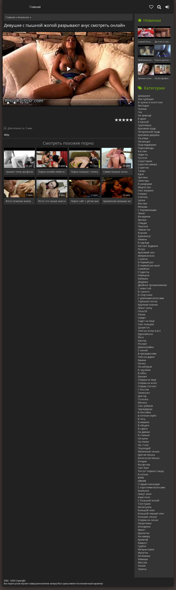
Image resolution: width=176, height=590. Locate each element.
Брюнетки (143, 533)
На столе (143, 445)
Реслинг (142, 343)
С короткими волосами (151, 487)
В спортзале (145, 294)
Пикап (141, 213)
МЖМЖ (142, 480)
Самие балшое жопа (115, 171)
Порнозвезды (146, 148)
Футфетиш (144, 464)
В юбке (142, 373)
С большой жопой (148, 500)
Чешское (143, 226)
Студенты (143, 272)
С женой (143, 350)
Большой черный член (151, 513)
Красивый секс (146, 252)
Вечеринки (144, 216)
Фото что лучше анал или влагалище (52, 201)
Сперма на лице (147, 379)
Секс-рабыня (145, 405)
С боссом (143, 389)
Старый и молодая (149, 484)
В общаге (143, 425)
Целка (141, 200)
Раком (141, 314)
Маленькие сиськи (148, 451)
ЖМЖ (141, 477)
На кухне (143, 438)
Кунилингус (144, 236)
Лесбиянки (144, 556)
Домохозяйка (146, 347)
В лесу (141, 418)
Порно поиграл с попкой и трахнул (84, 171)
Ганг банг (143, 467)
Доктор (142, 396)
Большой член (146, 510)
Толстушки (144, 503)
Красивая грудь (147, 128)
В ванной (143, 121)
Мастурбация (146, 99)
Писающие (144, 141)
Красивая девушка (148, 135)
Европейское (145, 334)
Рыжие (142, 565)
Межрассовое (146, 549)
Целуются (144, 327)
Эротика (143, 177)
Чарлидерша (145, 409)
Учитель (143, 197)
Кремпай (143, 539)
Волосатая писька (148, 458)
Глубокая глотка (147, 301)
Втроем (142, 232)
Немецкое (144, 275)
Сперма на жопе (147, 383)
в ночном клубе (147, 415)
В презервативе (147, 353)
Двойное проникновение (152, 285)
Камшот (142, 542)
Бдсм (141, 174)
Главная (35, 7)
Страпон (143, 259)
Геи (140, 112)
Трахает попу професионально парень (19, 171)
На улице (143, 138)
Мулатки (143, 552)
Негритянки (144, 523)
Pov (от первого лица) (151, 471)
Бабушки (143, 278)
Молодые (143, 105)
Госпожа (143, 399)
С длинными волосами (151, 298)
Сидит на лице (146, 321)
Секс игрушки (145, 190)
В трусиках (144, 370)
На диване (144, 432)
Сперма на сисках (148, 520)
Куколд (142, 340)
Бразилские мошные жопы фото (117, 201)
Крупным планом (148, 304)
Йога (141, 337)
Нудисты (143, 154)
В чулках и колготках (150, 102)
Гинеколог (144, 392)
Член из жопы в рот (149, 330)
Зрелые (142, 219)
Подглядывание (147, 144)
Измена (142, 239)
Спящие (142, 223)
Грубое (142, 546)
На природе (144, 115)
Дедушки (143, 281)
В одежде (143, 242)
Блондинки (144, 526)
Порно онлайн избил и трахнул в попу (52, 171)
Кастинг (142, 151)
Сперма (142, 193)
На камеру (144, 536)
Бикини (142, 360)
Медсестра (144, 187)
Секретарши (145, 161)
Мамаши (143, 559)
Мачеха (142, 402)
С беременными (147, 210)
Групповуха (144, 125)
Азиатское (144, 497)
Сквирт (142, 317)
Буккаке (142, 376)
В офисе (143, 428)
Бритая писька (146, 454)
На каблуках (145, 366)
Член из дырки (146, 356)
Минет (142, 529)
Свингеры (143, 180)
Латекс (142, 363)
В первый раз (145, 262)
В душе (142, 118)
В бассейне (144, 412)
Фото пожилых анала (18, 201)
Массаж (142, 562)
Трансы (142, 569)
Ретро (141, 249)
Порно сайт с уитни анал (84, 201)
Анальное (143, 490)
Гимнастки (144, 229)
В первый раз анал (149, 265)
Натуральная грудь (149, 131)
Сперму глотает (147, 386)
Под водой (144, 448)
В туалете (144, 291)
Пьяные (142, 108)
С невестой (144, 288)
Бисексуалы (144, 507)
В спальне (144, 435)
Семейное (144, 268)
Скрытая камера (147, 164)
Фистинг (142, 203)
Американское (146, 255)
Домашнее (144, 95)
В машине (143, 422)
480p (6, 134)
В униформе (145, 184)
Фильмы (142, 206)
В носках (143, 474)
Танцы (141, 170)
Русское (142, 157)
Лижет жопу (145, 308)
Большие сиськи (147, 516)
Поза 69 (142, 311)
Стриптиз (143, 167)
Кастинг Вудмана (148, 246)
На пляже (143, 441)
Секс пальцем (146, 324)
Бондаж (142, 461)
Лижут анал (144, 494)
